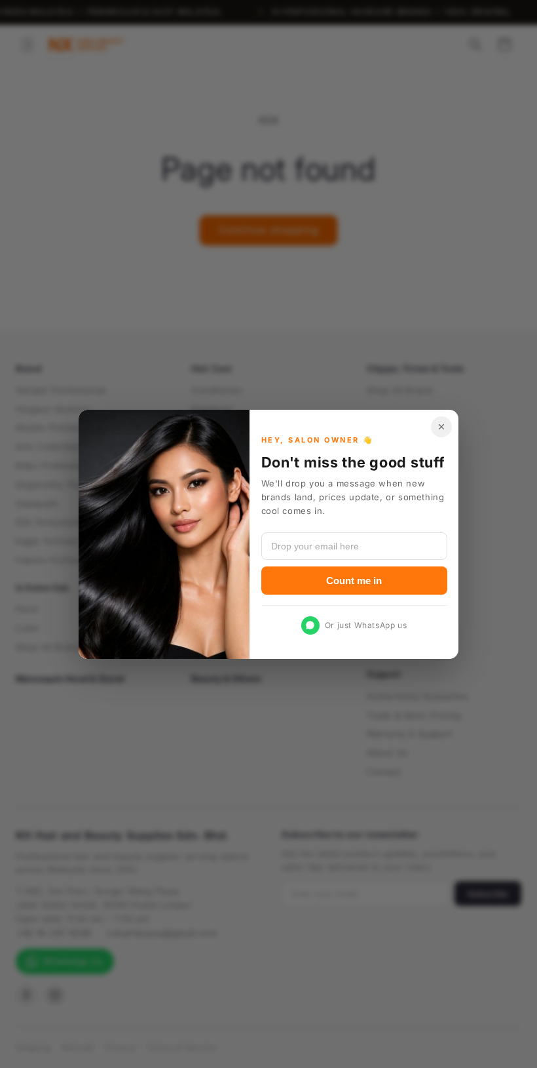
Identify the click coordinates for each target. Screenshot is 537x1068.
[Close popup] (441, 426)
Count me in (354, 579)
